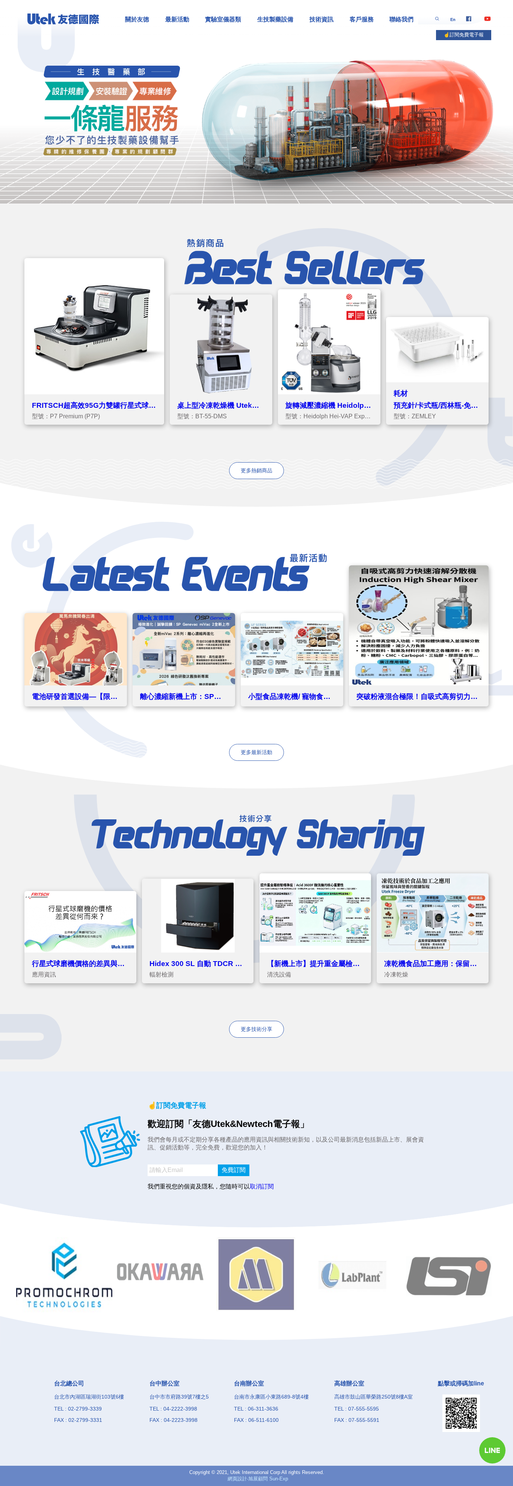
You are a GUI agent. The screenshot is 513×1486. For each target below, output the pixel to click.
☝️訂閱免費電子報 (464, 35)
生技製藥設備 (275, 19)
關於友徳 (137, 19)
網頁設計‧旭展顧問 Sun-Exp (258, 1478)
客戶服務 (362, 19)
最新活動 (177, 19)
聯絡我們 (401, 19)
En (453, 19)
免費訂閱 (234, 1170)
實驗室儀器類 (223, 19)
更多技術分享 (256, 1029)
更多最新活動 (256, 752)
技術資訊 (321, 19)
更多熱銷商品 (256, 470)
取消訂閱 (262, 1186)
